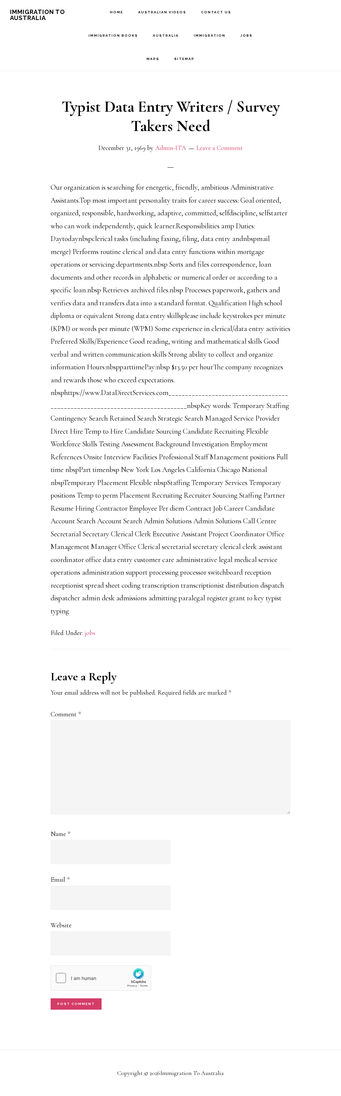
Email (60, 880)
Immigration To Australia (37, 14)
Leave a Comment (219, 148)
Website (61, 925)
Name (60, 834)
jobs (90, 633)
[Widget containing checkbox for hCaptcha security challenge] (101, 978)
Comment (66, 714)
